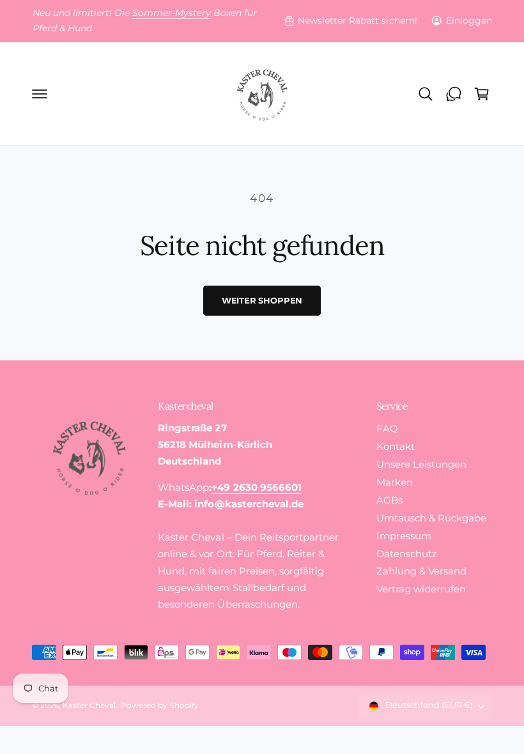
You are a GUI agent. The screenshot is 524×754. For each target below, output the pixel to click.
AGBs (389, 500)
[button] (40, 94)
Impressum (403, 536)
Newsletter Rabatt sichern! (357, 20)
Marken (394, 482)
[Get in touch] (454, 94)
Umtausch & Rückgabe (431, 518)
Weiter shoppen (262, 300)
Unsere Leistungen (421, 464)
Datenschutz (406, 554)
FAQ (387, 429)
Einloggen (469, 20)
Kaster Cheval (89, 705)
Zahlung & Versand (421, 571)
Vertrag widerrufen (421, 589)
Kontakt (395, 446)
